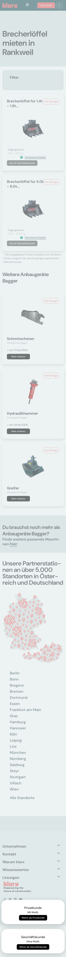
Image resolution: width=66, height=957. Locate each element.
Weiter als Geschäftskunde (33, 947)
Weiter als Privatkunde (33, 917)
